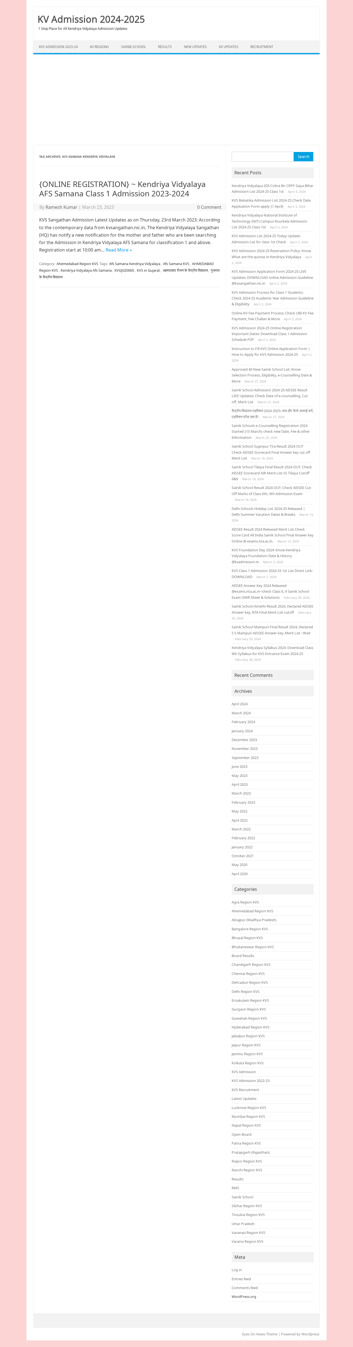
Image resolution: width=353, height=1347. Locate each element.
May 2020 (239, 864)
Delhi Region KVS (246, 991)
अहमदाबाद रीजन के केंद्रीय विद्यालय (185, 270)
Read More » (119, 250)
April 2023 (240, 784)
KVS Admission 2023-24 (58, 46)
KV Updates (228, 46)
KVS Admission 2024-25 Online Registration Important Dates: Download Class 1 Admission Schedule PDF (269, 333)
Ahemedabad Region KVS (77, 263)
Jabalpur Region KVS (248, 1035)
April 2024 (240, 703)
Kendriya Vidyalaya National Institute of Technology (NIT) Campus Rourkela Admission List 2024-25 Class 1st (269, 221)
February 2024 (243, 721)
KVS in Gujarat (148, 270)
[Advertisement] (176, 99)
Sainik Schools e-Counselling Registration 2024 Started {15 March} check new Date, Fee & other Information (271, 431)
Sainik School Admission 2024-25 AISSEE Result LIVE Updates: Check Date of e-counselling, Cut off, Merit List (270, 395)
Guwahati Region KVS (249, 1018)
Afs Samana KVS (176, 263)
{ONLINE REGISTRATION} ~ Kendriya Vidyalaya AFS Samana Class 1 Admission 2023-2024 (122, 189)
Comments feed (245, 1287)
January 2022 (242, 846)
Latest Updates (244, 1098)
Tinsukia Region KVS (248, 1214)
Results (165, 46)
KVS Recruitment (245, 1089)
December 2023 (244, 739)
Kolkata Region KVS (248, 1062)
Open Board (242, 1134)
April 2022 (240, 820)
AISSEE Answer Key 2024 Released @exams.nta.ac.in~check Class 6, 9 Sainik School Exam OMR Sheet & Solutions (270, 591)
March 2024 (241, 712)
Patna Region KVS (246, 1143)
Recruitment (261, 46)
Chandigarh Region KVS (251, 964)
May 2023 (239, 775)
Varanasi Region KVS (248, 1232)
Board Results (243, 955)
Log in (237, 1269)
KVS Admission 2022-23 (250, 1080)
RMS (235, 1187)
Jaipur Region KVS (246, 1045)
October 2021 (243, 855)
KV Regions (99, 46)
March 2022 (241, 829)
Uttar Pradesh (243, 1223)
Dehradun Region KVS (250, 982)
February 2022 (243, 837)
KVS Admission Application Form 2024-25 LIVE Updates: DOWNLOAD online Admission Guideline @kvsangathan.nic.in (272, 277)
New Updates (195, 46)
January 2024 (242, 730)
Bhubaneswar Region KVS (253, 946)
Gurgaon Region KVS (249, 1009)
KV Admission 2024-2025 (91, 19)
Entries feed (241, 1278)
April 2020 (240, 873)
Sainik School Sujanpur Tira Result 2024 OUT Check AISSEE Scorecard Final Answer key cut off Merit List (271, 452)
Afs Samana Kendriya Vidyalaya (134, 263)
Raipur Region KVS (247, 1161)
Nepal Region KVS (246, 1125)
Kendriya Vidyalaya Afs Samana (86, 270)
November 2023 (245, 748)
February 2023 (243, 802)
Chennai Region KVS (248, 973)
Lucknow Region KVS (249, 1107)
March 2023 (241, 793)
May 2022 (239, 811)
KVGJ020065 (124, 270)
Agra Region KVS (245, 902)
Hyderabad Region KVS (250, 1027)
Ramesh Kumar (61, 207)
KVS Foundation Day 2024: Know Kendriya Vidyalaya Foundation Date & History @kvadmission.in (266, 555)
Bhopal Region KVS (247, 937)
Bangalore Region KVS (250, 928)
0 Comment (209, 207)
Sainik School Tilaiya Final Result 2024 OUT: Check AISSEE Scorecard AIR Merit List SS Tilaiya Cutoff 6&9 (272, 472)
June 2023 (239, 766)
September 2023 (245, 757)
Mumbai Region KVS (248, 1116)
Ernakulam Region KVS (250, 1000)
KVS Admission (244, 1071)
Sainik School (133, 46)
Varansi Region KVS (247, 1241)
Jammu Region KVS (247, 1053)
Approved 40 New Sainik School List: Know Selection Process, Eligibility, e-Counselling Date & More (272, 375)
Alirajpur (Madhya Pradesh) (254, 919)
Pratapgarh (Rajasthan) (251, 1152)
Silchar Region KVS (247, 1205)
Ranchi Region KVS (247, 1169)
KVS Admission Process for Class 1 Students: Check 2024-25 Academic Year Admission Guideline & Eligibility (273, 298)
